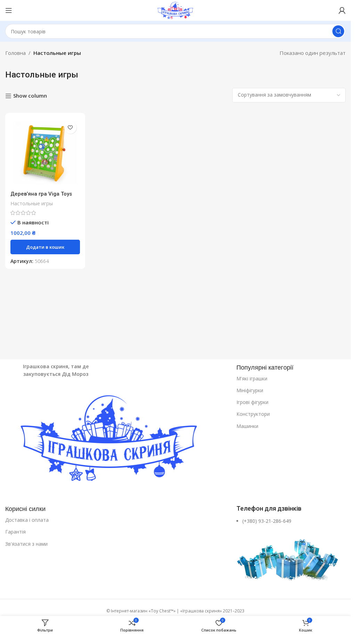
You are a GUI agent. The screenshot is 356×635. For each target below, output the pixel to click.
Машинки (247, 426)
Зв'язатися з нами (26, 544)
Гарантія (15, 531)
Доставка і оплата (27, 520)
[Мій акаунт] (342, 10)
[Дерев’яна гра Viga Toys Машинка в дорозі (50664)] (45, 153)
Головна (15, 52)
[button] (45, 247)
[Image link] (117, 440)
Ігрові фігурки (252, 402)
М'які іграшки (251, 378)
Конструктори (253, 414)
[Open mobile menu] (9, 10)
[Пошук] (338, 31)
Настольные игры (31, 203)
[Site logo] (175, 9)
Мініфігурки (249, 390)
